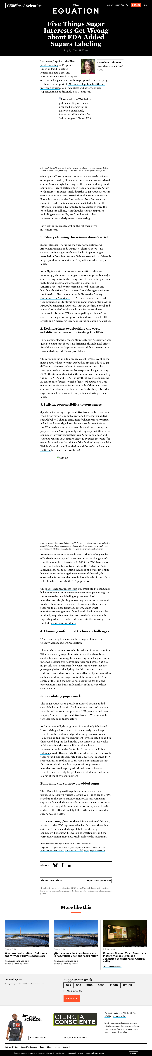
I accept (133, 1053)
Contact (66, 1047)
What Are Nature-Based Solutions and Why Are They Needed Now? (26, 954)
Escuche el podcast (75, 1038)
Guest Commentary (112, 967)
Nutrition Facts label (74, 850)
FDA (95, 848)
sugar (86, 850)
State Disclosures (29, 1047)
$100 (89, 985)
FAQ (42, 1047)
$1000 (114, 985)
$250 (101, 985)
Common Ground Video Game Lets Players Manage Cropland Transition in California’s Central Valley (124, 957)
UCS (25, 984)
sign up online (119, 1016)
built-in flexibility (72, 684)
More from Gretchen (99, 881)
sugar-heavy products (63, 623)
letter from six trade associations (86, 423)
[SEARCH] (127, 5)
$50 (78, 985)
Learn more (98, 1053)
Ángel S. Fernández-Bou (17, 961)
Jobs (57, 1047)
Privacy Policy (11, 1047)
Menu (145, 5)
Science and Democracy (80, 844)
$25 (68, 985)
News (49, 1047)
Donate (136, 5)
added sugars (68, 848)
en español (119, 5)
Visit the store (37, 1038)
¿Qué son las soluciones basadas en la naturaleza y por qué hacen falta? (76, 954)
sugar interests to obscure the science (86, 176)
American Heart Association (61, 294)
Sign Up (110, 5)
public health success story (61, 588)
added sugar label (53, 848)
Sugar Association (97, 850)
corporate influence (83, 848)
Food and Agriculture (59, 844)
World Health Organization (90, 290)
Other (127, 985)
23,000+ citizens (80, 91)
